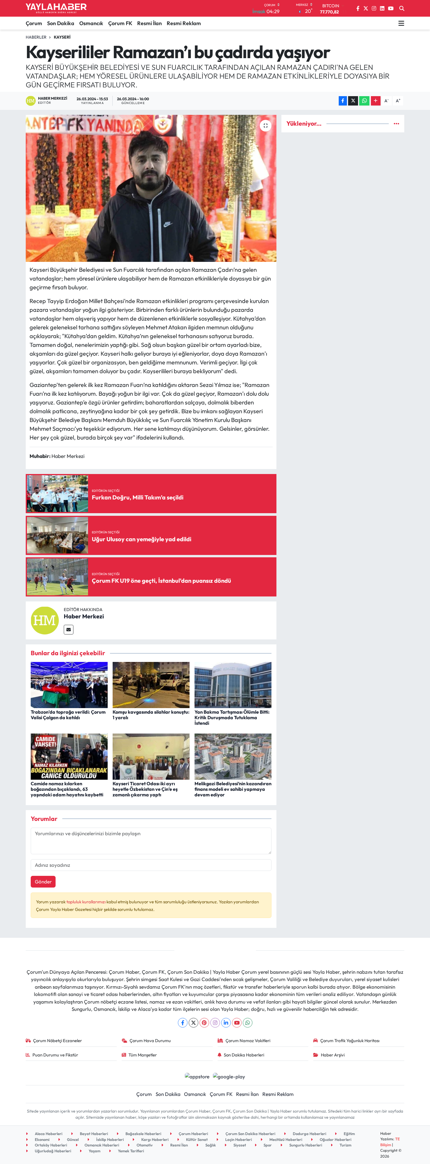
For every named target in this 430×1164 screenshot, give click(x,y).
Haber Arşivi (333, 1055)
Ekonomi (41, 1139)
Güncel (72, 1139)
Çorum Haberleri (193, 1133)
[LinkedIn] (226, 1023)
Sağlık (210, 1145)
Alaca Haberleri (48, 1133)
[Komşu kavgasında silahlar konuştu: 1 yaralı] (151, 684)
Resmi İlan (149, 23)
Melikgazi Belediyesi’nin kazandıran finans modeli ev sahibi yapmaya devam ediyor (233, 789)
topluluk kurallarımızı (86, 901)
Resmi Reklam (184, 23)
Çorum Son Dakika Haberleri (250, 1133)
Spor (267, 1145)
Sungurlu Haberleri (305, 1145)
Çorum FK (120, 23)
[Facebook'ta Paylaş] (343, 101)
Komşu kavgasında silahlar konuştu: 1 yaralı (151, 714)
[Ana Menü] (401, 23)
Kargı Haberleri (154, 1139)
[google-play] (229, 1076)
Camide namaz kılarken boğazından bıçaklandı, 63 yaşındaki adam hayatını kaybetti (67, 789)
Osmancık (91, 23)
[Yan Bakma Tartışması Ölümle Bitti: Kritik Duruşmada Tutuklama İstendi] (233, 684)
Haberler (36, 37)
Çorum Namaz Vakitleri (248, 1040)
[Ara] (401, 8)
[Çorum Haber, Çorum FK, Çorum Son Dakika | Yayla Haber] (56, 8)
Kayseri (62, 37)
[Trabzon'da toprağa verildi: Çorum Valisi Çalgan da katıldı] (69, 684)
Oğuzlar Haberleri (335, 1139)
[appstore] (197, 1076)
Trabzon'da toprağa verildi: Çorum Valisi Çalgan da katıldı (68, 714)
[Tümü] (396, 123)
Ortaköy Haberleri (50, 1145)
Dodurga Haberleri (309, 1133)
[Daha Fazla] (376, 101)
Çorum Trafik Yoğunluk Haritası (349, 1040)
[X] (193, 1023)
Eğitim (349, 1133)
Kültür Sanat (196, 1139)
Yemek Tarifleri (130, 1151)
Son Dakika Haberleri (244, 1055)
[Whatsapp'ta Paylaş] (364, 101)
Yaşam (94, 1151)
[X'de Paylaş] (353, 101)
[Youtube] (237, 1023)
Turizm (345, 1145)
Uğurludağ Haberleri (52, 1151)
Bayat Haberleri (93, 1133)
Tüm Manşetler (142, 1055)
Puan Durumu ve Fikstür (55, 1055)
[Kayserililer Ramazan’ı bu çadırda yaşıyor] (151, 188)
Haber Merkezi (84, 616)
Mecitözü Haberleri (285, 1139)
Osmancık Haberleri (101, 1145)
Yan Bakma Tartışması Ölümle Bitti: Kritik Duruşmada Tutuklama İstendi (232, 717)
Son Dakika (60, 23)
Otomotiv (144, 1145)
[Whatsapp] (247, 1023)
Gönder (43, 881)
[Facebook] (183, 1023)
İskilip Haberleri (109, 1139)
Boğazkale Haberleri (143, 1133)
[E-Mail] (68, 629)
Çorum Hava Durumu (150, 1040)
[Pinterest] (204, 1023)
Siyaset (239, 1145)
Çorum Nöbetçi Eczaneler (57, 1040)
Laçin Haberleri (238, 1139)
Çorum (34, 23)
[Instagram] (215, 1023)
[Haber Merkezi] (45, 620)
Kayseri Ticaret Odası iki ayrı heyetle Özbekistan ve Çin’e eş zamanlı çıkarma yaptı (145, 789)
